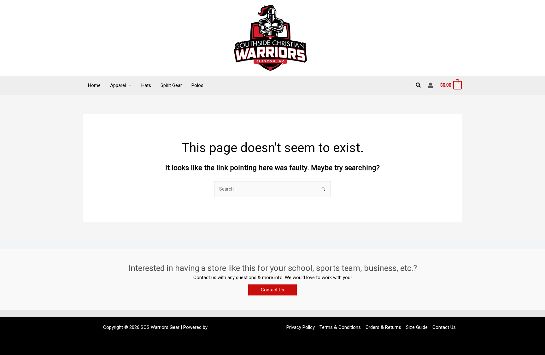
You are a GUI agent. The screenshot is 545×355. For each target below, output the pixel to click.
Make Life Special (227, 327)
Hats (146, 85)
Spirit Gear (171, 85)
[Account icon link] (430, 85)
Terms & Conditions (340, 327)
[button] (129, 85)
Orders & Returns (383, 327)
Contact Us (444, 327)
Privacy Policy (300, 327)
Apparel (118, 85)
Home (94, 85)
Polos (197, 85)
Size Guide (417, 327)
